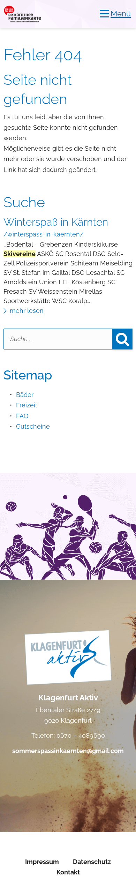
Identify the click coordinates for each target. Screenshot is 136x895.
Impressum (42, 861)
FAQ (22, 416)
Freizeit (26, 405)
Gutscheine (33, 426)
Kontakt (68, 872)
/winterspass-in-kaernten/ (43, 234)
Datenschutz (92, 861)
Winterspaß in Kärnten (55, 222)
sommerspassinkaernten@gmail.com (68, 750)
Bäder (24, 394)
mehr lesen (27, 310)
